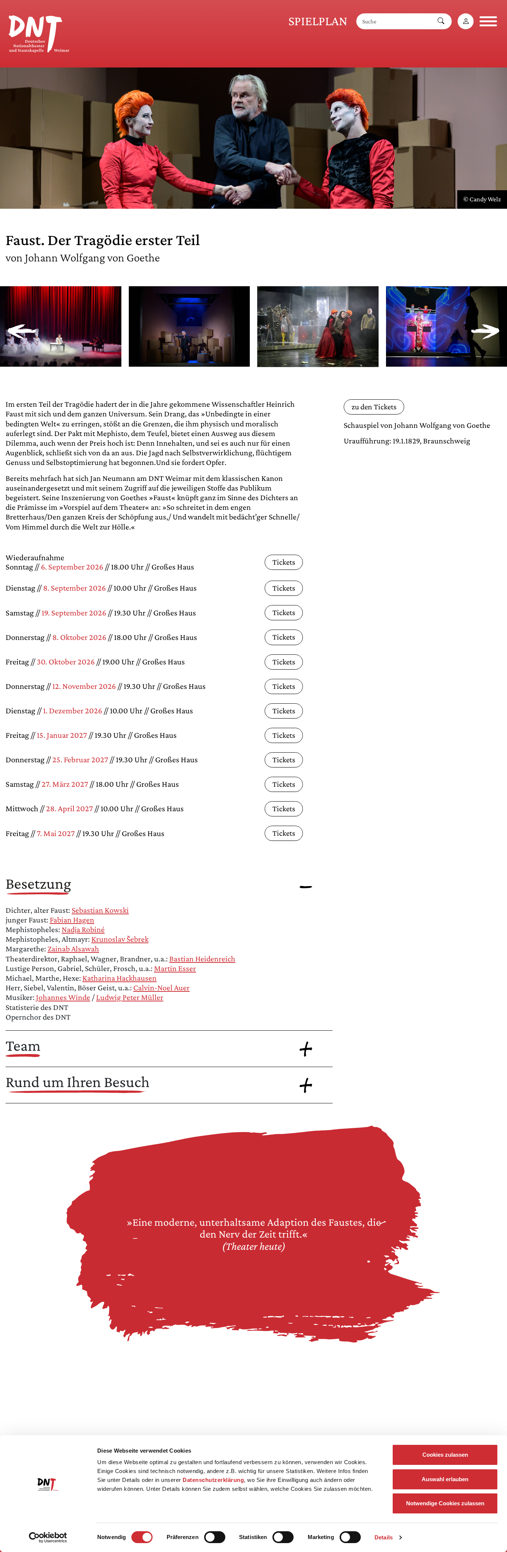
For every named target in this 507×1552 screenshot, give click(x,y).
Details (383, 1537)
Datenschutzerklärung (213, 1480)
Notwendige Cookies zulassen (445, 1503)
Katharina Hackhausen (119, 978)
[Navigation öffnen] (488, 21)
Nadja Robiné (83, 929)
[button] (60, 361)
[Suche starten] (441, 21)
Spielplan (317, 21)
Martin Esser (175, 968)
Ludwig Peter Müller (129, 997)
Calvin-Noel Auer (161, 987)
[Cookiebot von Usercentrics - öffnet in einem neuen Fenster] (48, 1537)
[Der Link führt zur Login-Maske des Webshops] (466, 21)
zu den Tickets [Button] (373, 406)
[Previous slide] (21, 332)
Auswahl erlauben (445, 1479)
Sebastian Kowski (100, 910)
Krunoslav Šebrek (119, 939)
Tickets (283, 562)
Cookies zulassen (445, 1455)
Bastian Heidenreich (202, 958)
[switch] (214, 1537)
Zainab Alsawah (73, 948)
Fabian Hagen (72, 919)
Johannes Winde (63, 997)
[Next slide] (485, 332)
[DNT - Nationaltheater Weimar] (39, 33)
